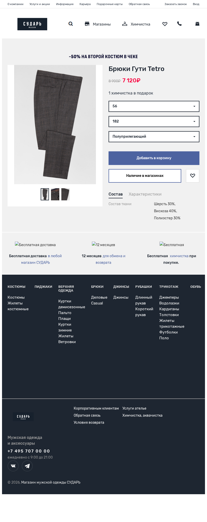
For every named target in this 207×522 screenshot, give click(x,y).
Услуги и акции (40, 4)
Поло (164, 338)
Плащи (64, 318)
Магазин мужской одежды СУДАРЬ (50, 482)
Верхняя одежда (66, 288)
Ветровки (67, 342)
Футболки (168, 332)
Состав (116, 194)
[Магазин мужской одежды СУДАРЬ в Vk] (13, 465)
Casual (97, 303)
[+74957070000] (179, 24)
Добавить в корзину (154, 158)
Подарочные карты (110, 4)
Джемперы (169, 297)
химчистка (179, 256)
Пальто (64, 313)
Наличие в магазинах (145, 176)
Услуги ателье (134, 408)
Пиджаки (43, 287)
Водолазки (169, 303)
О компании (15, 4)
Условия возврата (89, 422)
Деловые (99, 297)
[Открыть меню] (7, 22)
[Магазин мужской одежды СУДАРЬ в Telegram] (27, 465)
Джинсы (121, 287)
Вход (196, 4)
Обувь (195, 287)
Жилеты (65, 336)
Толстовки (169, 315)
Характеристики (145, 194)
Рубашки (143, 287)
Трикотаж (168, 287)
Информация (64, 4)
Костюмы (16, 287)
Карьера (85, 4)
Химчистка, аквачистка (142, 415)
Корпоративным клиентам (96, 408)
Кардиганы (169, 309)
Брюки (97, 287)
